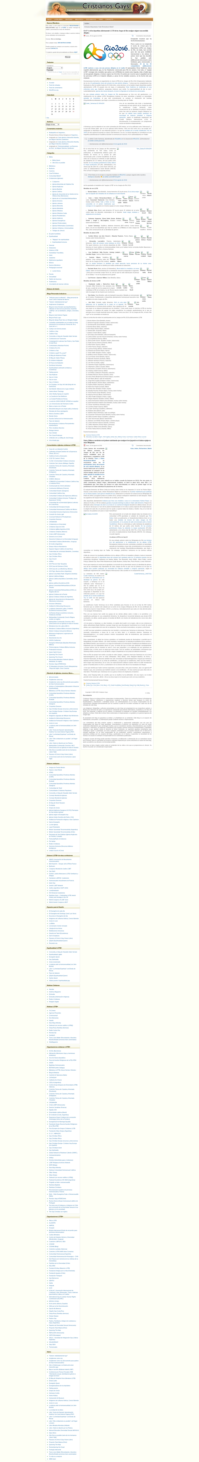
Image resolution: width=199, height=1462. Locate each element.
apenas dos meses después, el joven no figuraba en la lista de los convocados (120, 91)
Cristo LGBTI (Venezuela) (57, 534)
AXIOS (51, 1063)
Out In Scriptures (54, 936)
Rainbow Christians (55, 1187)
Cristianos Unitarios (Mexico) (58, 532)
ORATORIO (68, 19)
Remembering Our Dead (56, 1447)
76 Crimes (52, 1010)
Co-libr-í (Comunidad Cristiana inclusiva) (62, 461)
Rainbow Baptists (54, 1185)
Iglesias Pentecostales (59, 223)
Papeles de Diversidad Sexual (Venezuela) (62, 1325)
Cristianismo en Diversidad (57, 524)
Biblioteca (52, 166)
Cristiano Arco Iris (54, 348)
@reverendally (53, 677)
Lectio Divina (56, 271)
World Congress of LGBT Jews (58, 900)
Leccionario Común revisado (58, 926)
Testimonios (53, 281)
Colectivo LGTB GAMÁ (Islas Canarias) (61, 1251)
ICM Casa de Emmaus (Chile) (58, 566)
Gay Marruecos (54, 1278)
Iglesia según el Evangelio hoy (58, 814)
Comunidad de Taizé (55, 788)
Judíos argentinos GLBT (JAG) (58, 888)
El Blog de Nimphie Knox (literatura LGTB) (62, 1378)
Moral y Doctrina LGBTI (56, 414)
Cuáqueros (55, 181)
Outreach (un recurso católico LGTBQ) (61, 1025)
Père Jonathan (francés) (56, 428)
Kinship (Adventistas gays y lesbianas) (61, 1160)
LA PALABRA (58, 19)
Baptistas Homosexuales (57, 1065)
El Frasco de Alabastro (56, 363)
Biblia (51, 157)
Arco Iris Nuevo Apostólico (57, 1058)
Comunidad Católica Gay (57, 493)
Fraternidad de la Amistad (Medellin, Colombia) (64, 551)
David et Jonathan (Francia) (57, 1107)
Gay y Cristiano (54, 382)
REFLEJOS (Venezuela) (56, 1333)
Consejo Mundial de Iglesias (58, 795)
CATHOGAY (53, 1077)
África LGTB (53, 1220)
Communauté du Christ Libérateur (59, 486)
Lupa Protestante (54, 827)
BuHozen (52, 866)
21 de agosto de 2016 (120, 144)
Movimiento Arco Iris (55, 638)
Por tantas (52, 841)
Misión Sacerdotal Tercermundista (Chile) (62, 832)
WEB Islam (52, 1459)
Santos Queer (53, 978)
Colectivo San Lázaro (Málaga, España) (61, 463)
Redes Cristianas (54, 844)
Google (60, 72)
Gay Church (53, 559)
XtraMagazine (53, 1042)
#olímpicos (91, 177)
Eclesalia (52, 994)
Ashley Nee (114, 436)
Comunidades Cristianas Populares (60, 790)
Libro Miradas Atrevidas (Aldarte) (59, 1425)
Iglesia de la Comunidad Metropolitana (64, 198)
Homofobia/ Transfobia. (56, 253)
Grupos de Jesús (54, 808)
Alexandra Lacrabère (92, 436)
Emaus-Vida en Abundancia (58, 546)
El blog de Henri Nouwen (57, 803)
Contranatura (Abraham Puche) (59, 345)
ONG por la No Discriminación (58, 1306)
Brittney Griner (122, 436)
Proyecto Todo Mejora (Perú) (58, 1328)
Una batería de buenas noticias (59, 284)
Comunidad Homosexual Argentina (60, 1254)
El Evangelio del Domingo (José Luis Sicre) (62, 913)
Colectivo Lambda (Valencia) (58, 1249)
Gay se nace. (53, 379)
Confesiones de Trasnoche (57, 338)
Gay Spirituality (54, 959)
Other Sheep (53, 1172)
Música (51, 263)
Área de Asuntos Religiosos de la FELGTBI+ (63, 1060)
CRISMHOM (53, 522)
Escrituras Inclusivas (55, 365)
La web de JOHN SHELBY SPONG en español (63, 401)
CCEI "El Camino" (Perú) (56, 458)
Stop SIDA (52, 1344)
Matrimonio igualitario (56, 260)
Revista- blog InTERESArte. (57, 664)
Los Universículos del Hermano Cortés (61, 404)
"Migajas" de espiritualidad (60, 239)
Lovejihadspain (54, 890)
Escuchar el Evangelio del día (58, 916)
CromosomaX (53, 1015)
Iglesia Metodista (57, 208)
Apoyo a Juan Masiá (55, 770)
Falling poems (53, 372)
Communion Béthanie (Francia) (59, 488)
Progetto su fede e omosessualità (59, 1182)
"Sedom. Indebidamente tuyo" (58, 302)
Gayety (51, 1020)
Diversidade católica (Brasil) (58, 1112)
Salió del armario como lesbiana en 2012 (106, 243)
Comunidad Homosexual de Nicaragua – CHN (63, 1256)
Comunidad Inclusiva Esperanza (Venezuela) (63, 512)
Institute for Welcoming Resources (59, 606)
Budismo (52, 168)
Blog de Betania (54, 1072)
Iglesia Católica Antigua (56, 576)
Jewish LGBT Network (56, 885)
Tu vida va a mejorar (55, 1456)
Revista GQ (52, 1033)
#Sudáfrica (118, 139)
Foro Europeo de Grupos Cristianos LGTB (62, 1128)
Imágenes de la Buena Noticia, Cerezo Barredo (64, 918)
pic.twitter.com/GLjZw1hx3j (96, 141)
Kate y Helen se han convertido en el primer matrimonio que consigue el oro (100, 204)
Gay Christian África (55, 554)
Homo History (53, 1395)
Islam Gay (52, 883)
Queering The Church (56, 654)
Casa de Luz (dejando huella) (58, 449)
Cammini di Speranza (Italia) (58, 1075)
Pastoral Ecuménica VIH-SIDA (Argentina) (62, 1180)
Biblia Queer (56, 160)
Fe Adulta (52, 805)
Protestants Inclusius (55, 649)
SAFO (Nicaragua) (55, 1335)
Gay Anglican (53, 374)
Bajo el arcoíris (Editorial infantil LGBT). (61, 1369)
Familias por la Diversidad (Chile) (59, 1263)
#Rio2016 (136, 139)
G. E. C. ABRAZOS (55, 1133)
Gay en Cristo (53, 377)
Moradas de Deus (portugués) (58, 411)
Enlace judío (53, 1381)
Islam (50, 255)
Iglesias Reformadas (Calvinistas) (62, 226)
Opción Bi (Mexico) (55, 1308)
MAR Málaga (53, 1165)
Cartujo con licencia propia (57, 329)
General (88, 435)
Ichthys (51, 561)
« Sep (47, 117)
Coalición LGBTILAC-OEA (57, 1241)
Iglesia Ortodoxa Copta (59, 213)
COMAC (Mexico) (54, 479)
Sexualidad (52, 277)
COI (109, 685)
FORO (101, 19)
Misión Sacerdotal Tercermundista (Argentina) (63, 829)
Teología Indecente (55, 1450)
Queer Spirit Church (55, 652)
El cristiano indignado (56, 360)
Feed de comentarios (55, 87)
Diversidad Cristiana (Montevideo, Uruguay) (63, 541)
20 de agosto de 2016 (120, 180)
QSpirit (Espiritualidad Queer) (58, 941)
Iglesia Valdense (57, 218)
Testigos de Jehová (58, 230)
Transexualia (53, 1347)
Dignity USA (53, 1110)
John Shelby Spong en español (59, 394)
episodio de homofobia (92, 98)
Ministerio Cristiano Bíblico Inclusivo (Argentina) (64, 628)
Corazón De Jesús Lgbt (56, 514)
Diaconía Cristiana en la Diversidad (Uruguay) (63, 539)
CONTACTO (109, 19)
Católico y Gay (53, 331)
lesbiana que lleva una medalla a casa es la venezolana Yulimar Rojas (125, 501)
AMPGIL (51, 1225)
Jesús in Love (53, 723)
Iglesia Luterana (57, 203)
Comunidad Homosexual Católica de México (63, 509)
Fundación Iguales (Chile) (57, 1273)
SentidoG (52, 1035)
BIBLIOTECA (79, 19)
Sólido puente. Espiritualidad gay (59, 980)
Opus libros (52, 1433)
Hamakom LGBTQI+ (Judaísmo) (59, 878)
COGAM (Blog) (53, 1246)
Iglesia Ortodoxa (57, 211)
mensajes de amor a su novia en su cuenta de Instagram (112, 505)
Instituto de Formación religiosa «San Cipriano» (64, 720)
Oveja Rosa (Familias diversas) (59, 1028)
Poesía (51, 274)
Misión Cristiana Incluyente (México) (60, 631)
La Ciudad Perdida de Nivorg (58, 399)
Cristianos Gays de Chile (57, 527)
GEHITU (51, 1280)
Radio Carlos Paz (54, 1030)
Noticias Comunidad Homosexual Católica (62, 1170)
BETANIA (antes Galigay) (57, 1068)
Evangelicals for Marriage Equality (59, 1122)
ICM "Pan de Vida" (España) (58, 564)
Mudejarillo (52, 132)
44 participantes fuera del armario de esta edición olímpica (109, 83)
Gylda (51, 1283)
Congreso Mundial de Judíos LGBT (60, 869)
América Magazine (55, 992)
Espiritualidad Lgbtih (55, 954)
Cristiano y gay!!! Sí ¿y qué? (57, 353)
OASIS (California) (55, 640)
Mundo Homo (53, 416)
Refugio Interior (54, 430)
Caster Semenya (89, 576)
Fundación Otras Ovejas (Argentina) (60, 1131)
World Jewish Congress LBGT (58, 902)
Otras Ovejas (53, 1175)
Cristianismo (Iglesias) (56, 178)
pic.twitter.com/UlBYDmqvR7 (111, 177)
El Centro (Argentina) (55, 544)
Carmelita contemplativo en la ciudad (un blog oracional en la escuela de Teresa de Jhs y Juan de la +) (63, 324)
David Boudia (125, 685)
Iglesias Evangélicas (58, 220)
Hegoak (51, 1285)
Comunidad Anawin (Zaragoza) (59, 491)
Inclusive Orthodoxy (55, 603)
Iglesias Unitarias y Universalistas (62, 228)
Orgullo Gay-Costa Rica (56, 1311)
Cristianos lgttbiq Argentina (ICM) (59, 529)
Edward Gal (133, 685)
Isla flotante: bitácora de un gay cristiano (61, 389)
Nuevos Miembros (54, 265)
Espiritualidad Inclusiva (59, 242)
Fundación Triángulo (55, 1276)
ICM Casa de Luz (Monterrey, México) (61, 569)
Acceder (51, 83)
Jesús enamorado (54, 962)
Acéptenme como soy (56, 679)
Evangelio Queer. (54, 957)
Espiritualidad (53, 236)
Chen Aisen (96, 685)
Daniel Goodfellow (116, 685)
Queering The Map (55, 1330)
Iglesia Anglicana (57, 186)
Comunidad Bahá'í (55, 176)
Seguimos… (62, 132)
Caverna (51, 171)
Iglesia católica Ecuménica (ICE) (59, 583)
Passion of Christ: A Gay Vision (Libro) (61, 754)
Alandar (51, 989)
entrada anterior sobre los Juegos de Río (103, 94)
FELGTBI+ (52, 1266)
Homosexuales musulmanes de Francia (61, 880)
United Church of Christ (56, 850)
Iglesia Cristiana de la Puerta (58, 594)
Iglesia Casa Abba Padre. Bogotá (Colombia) (63, 574)
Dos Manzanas (54, 1018)
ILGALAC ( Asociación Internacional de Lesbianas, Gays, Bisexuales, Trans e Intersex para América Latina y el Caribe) (63, 1292)
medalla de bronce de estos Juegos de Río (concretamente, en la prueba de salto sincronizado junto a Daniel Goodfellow (130, 522)
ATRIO (51, 772)
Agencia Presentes (55, 1013)
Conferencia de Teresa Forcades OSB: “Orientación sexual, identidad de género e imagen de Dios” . (62, 1374)
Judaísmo (52, 258)
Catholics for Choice (55, 1080)
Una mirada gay (54, 440)
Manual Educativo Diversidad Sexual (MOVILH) (64, 1430)
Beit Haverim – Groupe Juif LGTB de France (62, 864)
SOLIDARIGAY (53, 1342)
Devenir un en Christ (55, 536)
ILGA (50, 1288)
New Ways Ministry (55, 1023)
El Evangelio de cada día (57, 911)
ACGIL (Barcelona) (55, 1051)
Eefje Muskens (141, 685)
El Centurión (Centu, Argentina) (59, 1115)
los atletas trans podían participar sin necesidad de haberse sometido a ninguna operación (135, 115)
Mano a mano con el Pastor (57, 406)
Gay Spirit (52, 871)
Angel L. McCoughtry (104, 436)
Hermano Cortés (54, 1393)
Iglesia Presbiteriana (58, 216)
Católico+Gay (53, 334)
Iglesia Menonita (57, 206)
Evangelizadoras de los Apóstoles (59, 1385)
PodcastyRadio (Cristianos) (57, 839)
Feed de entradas (54, 85)
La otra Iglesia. (53, 824)
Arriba (148, 693)
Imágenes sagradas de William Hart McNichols (63, 716)
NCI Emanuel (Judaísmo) (57, 893)
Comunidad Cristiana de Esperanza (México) (63, 496)
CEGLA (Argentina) (55, 1082)
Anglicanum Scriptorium (56, 304)
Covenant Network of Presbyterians (60, 517)
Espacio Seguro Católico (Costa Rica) (61, 549)
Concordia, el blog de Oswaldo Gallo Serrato (63, 336)
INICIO (49, 19)
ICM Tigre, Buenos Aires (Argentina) (60, 571)
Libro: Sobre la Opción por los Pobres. (61, 743)
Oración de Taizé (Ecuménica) (58, 933)
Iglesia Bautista (57, 189)
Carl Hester (130, 436)
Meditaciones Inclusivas (56, 931)
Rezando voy (53, 943)
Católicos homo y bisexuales (58, 456)
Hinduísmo (52, 248)
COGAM (51, 1244)
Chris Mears (103, 685)
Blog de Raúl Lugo (55, 317)
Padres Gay (52, 1318)
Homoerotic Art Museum (56, 1398)
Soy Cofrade (53, 433)
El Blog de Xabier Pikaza (57, 358)
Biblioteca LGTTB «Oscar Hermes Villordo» (62, 691)
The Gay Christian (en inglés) (58, 1212)
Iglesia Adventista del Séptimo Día (63, 184)
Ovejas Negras (53, 1316)
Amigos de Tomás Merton (57, 767)
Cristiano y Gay (54, 350)
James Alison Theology (56, 391)
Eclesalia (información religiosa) (59, 997)
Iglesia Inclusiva (57, 201)
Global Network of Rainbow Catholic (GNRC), (63, 1153)
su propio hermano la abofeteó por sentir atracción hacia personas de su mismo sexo (120, 263)
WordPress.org (53, 90)
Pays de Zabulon (54, 421)
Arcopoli (51, 1228)
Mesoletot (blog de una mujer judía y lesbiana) (63, 409)
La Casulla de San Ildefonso (58, 396)
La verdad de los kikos (56, 1410)
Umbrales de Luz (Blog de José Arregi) (61, 438)
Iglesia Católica (57, 191)
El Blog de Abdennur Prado (57, 355)
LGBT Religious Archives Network (59, 1162)
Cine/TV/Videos (54, 173)
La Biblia (52, 923)
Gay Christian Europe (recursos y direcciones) (63, 709)
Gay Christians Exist (55, 1148)
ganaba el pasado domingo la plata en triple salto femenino (125, 503)
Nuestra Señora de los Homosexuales (61, 418)
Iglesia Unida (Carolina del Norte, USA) (61, 817)
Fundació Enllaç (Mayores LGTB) (59, 1268)
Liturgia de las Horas (55, 928)
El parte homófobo (55, 234)
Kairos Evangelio (54, 822)
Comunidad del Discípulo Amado (59, 507)
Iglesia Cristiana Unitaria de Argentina (61, 597)
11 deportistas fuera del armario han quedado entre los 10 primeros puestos (122, 557)
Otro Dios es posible (58, 163)
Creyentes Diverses (55, 519)
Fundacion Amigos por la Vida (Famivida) (62, 1271)
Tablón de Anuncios (55, 279)
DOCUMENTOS (91, 19)
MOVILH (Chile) (54, 1301)
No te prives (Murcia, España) (58, 1303)
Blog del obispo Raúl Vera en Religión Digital (63, 320)
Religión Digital (54, 1002)
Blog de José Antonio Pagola (58, 315)
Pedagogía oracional (55, 267)
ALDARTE (52, 1223)
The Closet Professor (55, 435)
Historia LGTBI (95, 435)
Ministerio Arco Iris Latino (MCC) (59, 626)
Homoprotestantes (55, 1155)
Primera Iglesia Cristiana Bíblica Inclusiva (62, 647)
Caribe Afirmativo (54, 1235)
